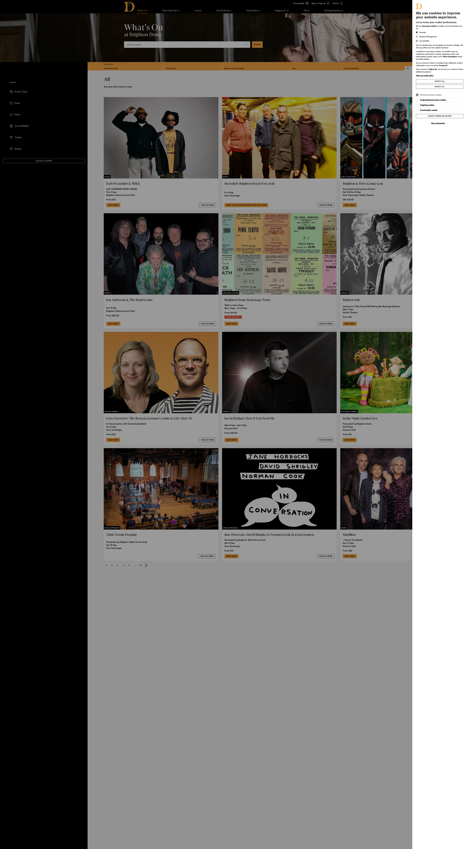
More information (438, 123)
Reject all (440, 87)
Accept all (439, 81)
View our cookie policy (424, 75)
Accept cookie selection (440, 116)
